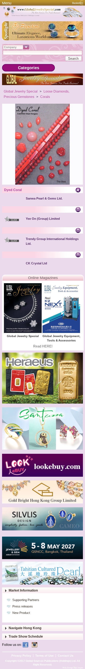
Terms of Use (44, 655)
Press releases (22, 606)
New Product (21, 612)
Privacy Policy (21, 655)
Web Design (68, 668)
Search (73, 58)
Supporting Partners (25, 600)
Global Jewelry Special (21, 91)
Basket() (77, 3)
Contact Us (65, 655)
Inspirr (80, 668)
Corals (45, 97)
